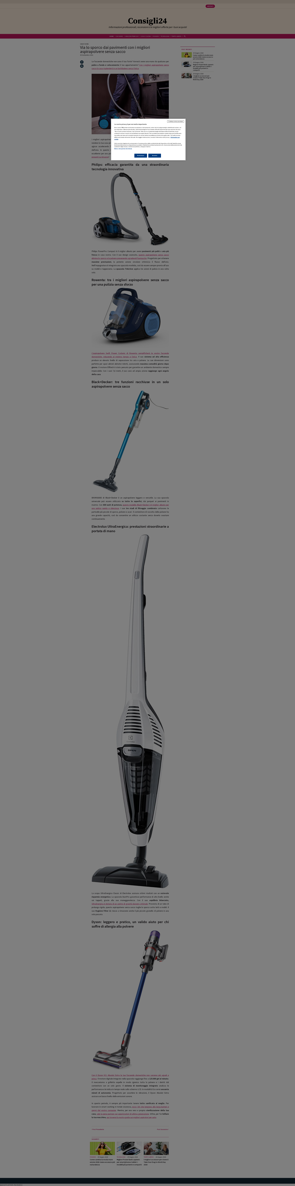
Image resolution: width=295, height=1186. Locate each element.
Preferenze (140, 155)
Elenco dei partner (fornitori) (123, 148)
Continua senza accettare (175, 121)
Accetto (154, 155)
